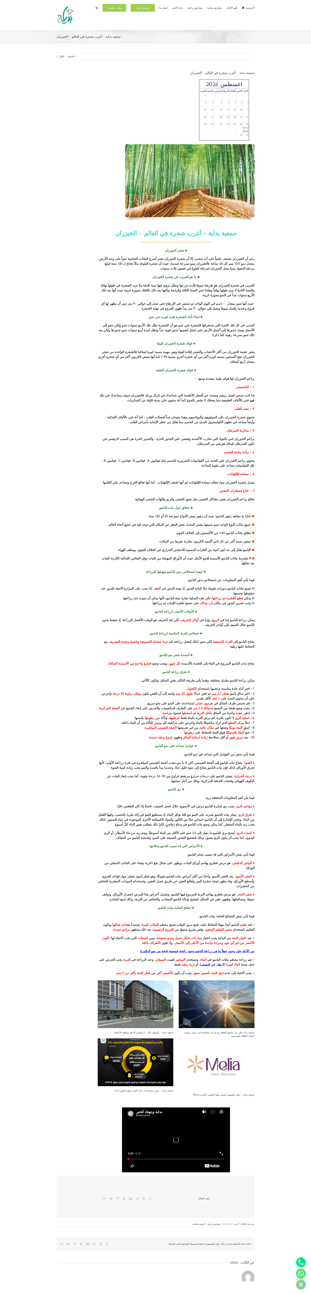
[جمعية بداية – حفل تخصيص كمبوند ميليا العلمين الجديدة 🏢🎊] (216, 1064)
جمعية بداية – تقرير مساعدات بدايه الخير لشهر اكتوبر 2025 (143, 1090)
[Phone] (301, 1262)
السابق (71, 56)
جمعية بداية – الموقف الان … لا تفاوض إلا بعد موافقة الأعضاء (143, 1032)
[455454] (189, 145)
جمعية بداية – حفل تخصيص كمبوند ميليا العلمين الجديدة (226, 1094)
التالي (61, 56)
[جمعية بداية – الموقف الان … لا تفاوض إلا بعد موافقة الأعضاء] (135, 1004)
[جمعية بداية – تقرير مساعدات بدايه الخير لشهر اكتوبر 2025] (135, 1062)
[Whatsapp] (301, 1273)
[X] (143, 1198)
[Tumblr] (124, 1198)
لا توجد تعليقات (198, 1224)
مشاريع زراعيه (214, 1224)
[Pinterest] (117, 1198)
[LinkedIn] (130, 1198)
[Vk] (111, 1198)
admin (244, 1224)
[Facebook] (150, 1198)
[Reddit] (137, 1198)
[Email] (104, 1198)
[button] (97, 7)
